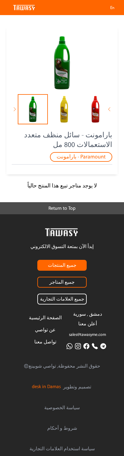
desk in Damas (46, 386)
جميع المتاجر (62, 282)
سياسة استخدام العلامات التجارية (62, 448)
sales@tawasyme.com (87, 334)
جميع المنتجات (62, 265)
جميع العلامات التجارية (62, 299)
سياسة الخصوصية (62, 407)
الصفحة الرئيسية (45, 317)
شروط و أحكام (62, 428)
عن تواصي (45, 330)
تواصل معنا (45, 342)
